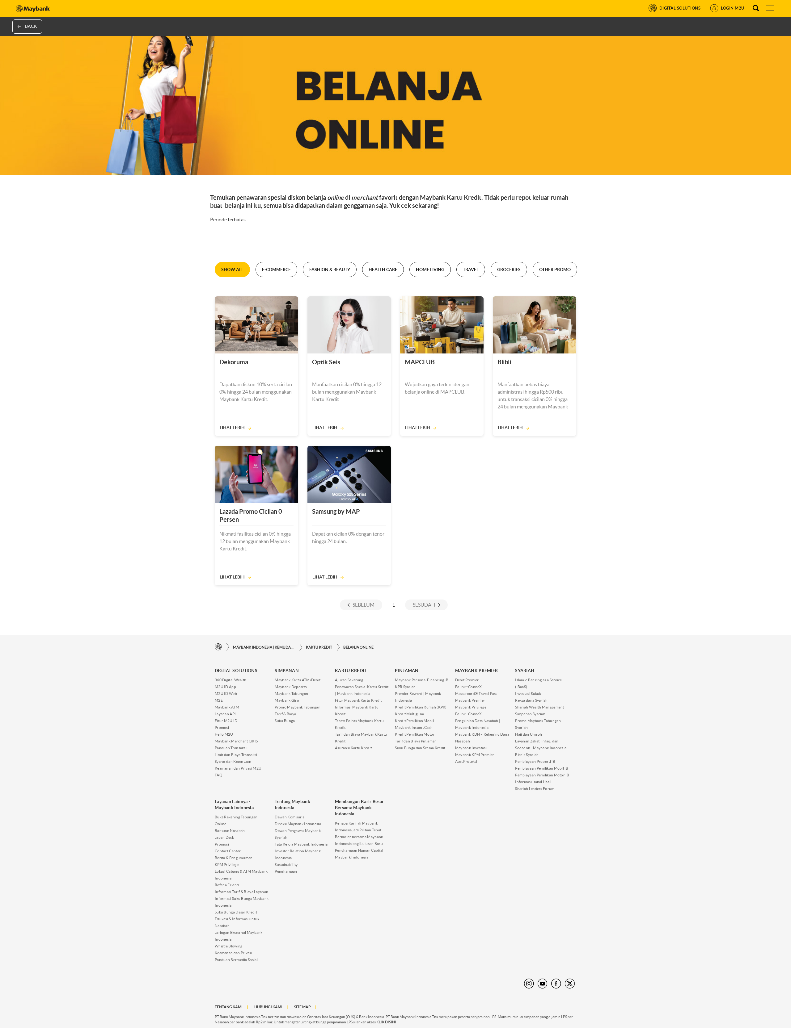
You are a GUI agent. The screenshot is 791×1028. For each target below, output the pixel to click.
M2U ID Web (226, 694)
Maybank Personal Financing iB (421, 680)
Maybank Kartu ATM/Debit (297, 680)
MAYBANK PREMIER (476, 670)
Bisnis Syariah (527, 755)
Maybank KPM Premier (474, 755)
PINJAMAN (406, 670)
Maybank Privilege (470, 707)
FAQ (218, 775)
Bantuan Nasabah (230, 831)
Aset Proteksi (466, 761)
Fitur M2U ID (226, 721)
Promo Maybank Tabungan (297, 707)
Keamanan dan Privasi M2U (238, 768)
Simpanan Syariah (530, 714)
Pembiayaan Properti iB (535, 761)
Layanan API (225, 714)
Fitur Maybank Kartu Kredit (358, 700)
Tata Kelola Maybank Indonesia (301, 844)
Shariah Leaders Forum (534, 789)
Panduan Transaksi (231, 748)
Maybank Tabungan (291, 694)
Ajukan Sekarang (349, 680)
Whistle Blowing (229, 946)
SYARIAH (524, 670)
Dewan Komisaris (289, 817)
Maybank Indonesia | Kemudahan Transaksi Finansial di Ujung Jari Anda (264, 647)
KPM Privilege (227, 865)
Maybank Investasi (471, 748)
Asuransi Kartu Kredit (353, 748)
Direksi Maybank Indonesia (298, 824)
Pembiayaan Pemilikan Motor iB (542, 775)
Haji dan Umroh (528, 734)
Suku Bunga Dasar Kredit (236, 912)
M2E (219, 700)
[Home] (218, 647)
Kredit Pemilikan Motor (415, 734)
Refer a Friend (227, 885)
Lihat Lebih (232, 427)
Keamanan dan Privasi (233, 953)
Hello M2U (224, 734)
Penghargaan (286, 871)
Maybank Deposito (291, 687)
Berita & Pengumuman (234, 858)
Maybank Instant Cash (414, 727)
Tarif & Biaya (285, 714)
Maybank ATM (227, 707)
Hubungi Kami (268, 1007)
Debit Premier (467, 680)
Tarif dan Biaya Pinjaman (416, 741)
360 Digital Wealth (230, 680)
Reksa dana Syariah (531, 700)
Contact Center (228, 851)
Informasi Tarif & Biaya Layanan (241, 892)
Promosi (222, 727)
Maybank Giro (287, 700)
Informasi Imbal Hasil (533, 782)
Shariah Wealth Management (539, 707)
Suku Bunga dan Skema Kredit (420, 748)
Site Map (302, 1007)
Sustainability (286, 865)
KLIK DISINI (386, 1022)
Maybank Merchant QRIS (236, 741)
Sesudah (424, 605)
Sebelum (363, 605)
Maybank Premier (470, 700)
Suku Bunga (285, 721)
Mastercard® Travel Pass (476, 694)
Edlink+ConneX (468, 687)
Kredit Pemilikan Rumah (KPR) (420, 707)
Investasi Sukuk (528, 694)
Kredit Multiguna (409, 714)
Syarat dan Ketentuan (233, 761)
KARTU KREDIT (319, 647)
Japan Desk (224, 837)
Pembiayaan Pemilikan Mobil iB (541, 768)
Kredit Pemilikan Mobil (414, 721)
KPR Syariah (405, 687)
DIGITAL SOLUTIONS (236, 670)
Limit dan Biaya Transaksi (236, 755)
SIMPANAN (286, 670)
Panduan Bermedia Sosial (236, 960)
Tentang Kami (229, 1007)
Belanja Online (358, 647)
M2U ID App (225, 687)
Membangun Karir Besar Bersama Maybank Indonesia (359, 807)
